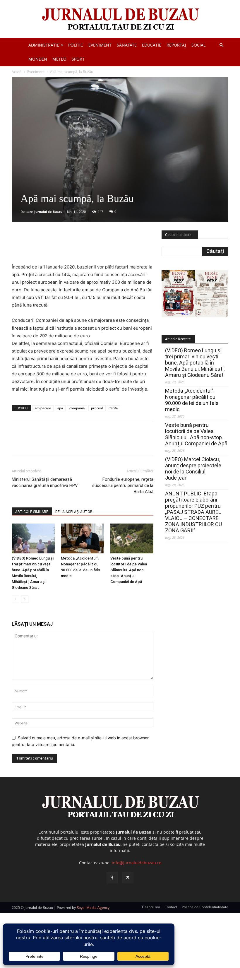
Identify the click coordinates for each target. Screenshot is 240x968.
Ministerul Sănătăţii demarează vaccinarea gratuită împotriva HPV (45, 482)
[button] (221, 45)
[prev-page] (15, 599)
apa (60, 408)
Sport (78, 59)
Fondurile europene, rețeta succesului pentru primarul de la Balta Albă (122, 485)
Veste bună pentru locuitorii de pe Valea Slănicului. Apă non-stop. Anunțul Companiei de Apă (128, 570)
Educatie (151, 45)
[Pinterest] (82, 246)
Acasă (17, 71)
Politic (75, 45)
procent (97, 408)
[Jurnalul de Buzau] (120, 19)
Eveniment (100, 45)
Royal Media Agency (93, 907)
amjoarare (43, 408)
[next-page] (24, 599)
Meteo (59, 59)
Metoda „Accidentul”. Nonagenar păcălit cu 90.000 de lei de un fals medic (192, 400)
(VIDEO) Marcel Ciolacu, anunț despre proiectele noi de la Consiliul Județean (193, 468)
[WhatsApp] (96, 246)
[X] (69, 246)
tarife (113, 408)
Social (198, 45)
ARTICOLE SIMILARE (31, 512)
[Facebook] (55, 246)
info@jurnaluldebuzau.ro (136, 863)
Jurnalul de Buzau (48, 211)
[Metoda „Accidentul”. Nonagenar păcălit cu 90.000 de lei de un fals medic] (82, 538)
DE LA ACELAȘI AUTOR (73, 512)
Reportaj (176, 45)
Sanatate (127, 45)
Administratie (43, 45)
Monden (37, 59)
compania (77, 408)
